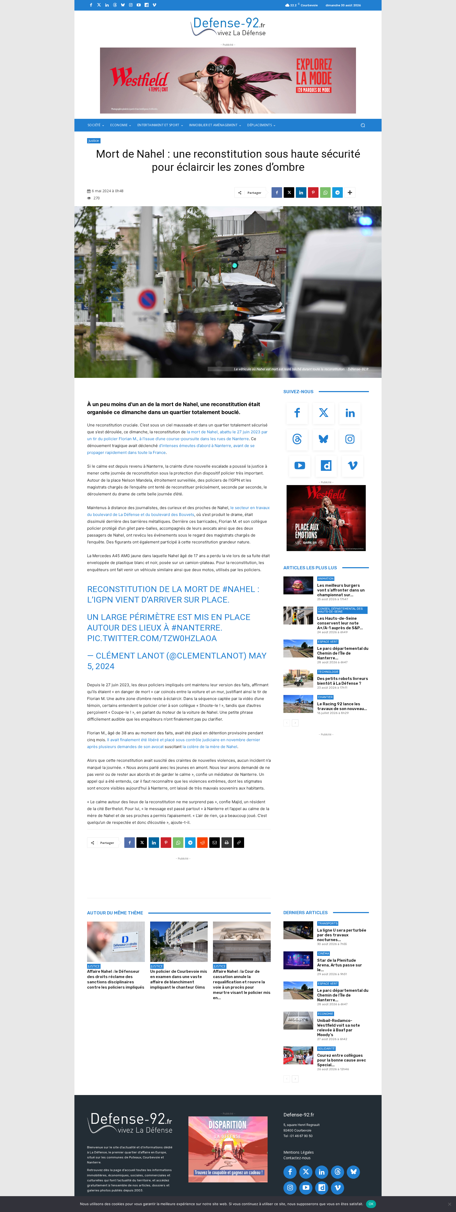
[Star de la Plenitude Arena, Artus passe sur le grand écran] (298, 960)
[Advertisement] (183, 873)
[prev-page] (286, 723)
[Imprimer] (226, 842)
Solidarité (326, 1048)
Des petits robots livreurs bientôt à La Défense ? (342, 681)
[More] (349, 192)
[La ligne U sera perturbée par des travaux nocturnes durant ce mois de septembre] (298, 930)
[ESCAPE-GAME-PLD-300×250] (228, 1149)
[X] (289, 192)
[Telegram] (337, 192)
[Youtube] (138, 5)
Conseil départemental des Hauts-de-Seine (340, 610)
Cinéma (323, 953)
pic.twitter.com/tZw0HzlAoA (152, 638)
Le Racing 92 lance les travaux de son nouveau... (342, 706)
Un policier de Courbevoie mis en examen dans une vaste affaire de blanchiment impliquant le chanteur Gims (178, 979)
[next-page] (295, 723)
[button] (363, 125)
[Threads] (115, 5)
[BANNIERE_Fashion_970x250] (228, 81)
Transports (328, 923)
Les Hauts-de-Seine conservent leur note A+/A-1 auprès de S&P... (340, 623)
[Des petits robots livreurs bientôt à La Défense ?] (298, 679)
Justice (94, 140)
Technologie (328, 672)
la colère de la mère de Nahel (210, 746)
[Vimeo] (154, 5)
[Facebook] (91, 5)
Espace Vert (328, 641)
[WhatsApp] (325, 192)
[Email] (214, 842)
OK (371, 1204)
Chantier (325, 697)
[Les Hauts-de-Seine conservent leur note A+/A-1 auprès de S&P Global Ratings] (298, 615)
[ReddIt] (202, 842)
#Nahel (238, 589)
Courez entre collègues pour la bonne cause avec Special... (341, 1060)
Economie (325, 1014)
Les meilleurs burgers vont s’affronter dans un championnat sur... (341, 590)
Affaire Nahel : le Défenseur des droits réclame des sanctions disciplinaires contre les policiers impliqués (115, 979)
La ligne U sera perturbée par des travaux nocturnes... (341, 935)
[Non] (449, 1204)
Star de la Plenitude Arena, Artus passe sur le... (339, 965)
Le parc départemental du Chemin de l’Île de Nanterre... (342, 653)
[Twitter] (99, 5)
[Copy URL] (239, 842)
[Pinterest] (313, 192)
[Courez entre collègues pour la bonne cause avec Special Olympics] (298, 1055)
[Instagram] (131, 5)
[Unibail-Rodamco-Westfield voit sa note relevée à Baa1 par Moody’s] (298, 1021)
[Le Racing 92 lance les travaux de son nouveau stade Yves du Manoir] (298, 704)
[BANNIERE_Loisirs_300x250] (326, 518)
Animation (326, 578)
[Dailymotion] (146, 5)
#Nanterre (195, 628)
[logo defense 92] (228, 26)
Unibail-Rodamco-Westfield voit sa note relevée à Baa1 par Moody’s (338, 1027)
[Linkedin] (107, 5)
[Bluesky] (123, 5)
